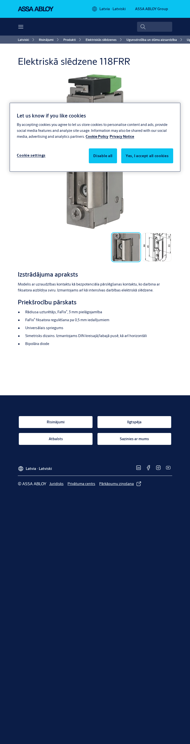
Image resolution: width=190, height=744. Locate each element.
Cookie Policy (97, 136)
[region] (94, 137)
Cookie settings (31, 155)
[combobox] (154, 27)
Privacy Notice (122, 136)
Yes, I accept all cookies (147, 155)
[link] (27, 39)
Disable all (103, 155)
